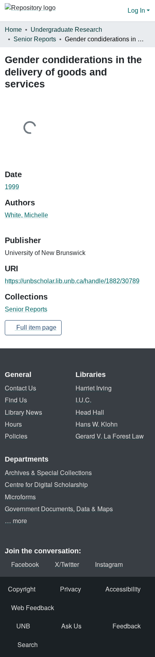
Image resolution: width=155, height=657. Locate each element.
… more (16, 520)
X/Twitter (67, 564)
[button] (30, 10)
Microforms (20, 496)
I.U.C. (83, 399)
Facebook (25, 564)
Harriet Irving (94, 387)
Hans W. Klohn (97, 424)
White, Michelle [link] (26, 215)
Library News (23, 412)
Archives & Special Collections (48, 472)
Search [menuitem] (27, 644)
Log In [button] (137, 10)
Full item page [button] (35, 327)
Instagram (109, 564)
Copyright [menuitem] (21, 588)
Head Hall (90, 412)
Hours (13, 424)
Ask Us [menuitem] (71, 625)
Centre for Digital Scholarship (46, 484)
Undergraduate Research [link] (66, 29)
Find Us (16, 399)
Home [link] (13, 29)
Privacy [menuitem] (70, 588)
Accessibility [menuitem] (123, 588)
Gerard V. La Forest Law (110, 436)
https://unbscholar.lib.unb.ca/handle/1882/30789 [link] (72, 281)
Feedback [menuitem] (126, 625)
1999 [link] (12, 187)
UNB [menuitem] (23, 625)
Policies (16, 436)
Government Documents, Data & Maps (59, 508)
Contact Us (20, 387)
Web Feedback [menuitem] (32, 607)
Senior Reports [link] (35, 39)
